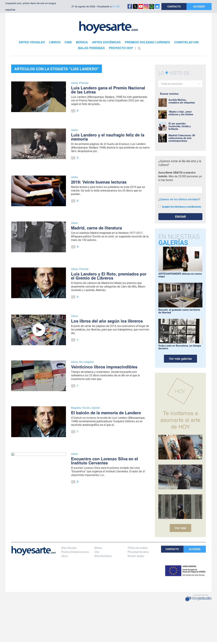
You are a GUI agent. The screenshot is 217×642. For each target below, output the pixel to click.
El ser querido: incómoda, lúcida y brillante (180, 126)
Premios (83, 82)
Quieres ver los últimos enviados (179, 199)
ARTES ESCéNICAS (106, 42)
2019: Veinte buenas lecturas (98, 182)
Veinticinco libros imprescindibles (104, 367)
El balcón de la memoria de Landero (106, 412)
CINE (68, 42)
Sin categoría (86, 361)
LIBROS (55, 42)
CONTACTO (174, 6)
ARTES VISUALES (32, 42)
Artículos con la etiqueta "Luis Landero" (56, 68)
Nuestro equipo (136, 556)
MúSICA (82, 42)
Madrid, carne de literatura (96, 228)
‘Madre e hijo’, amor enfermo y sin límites (181, 113)
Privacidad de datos (138, 551)
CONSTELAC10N (186, 42)
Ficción (86, 407)
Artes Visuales (68, 547)
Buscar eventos (169, 93)
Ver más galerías (180, 358)
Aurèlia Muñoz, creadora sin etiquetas (182, 101)
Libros (74, 82)
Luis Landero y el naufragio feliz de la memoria (107, 137)
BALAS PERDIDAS (91, 48)
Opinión (96, 407)
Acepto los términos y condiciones (181, 206)
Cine (96, 551)
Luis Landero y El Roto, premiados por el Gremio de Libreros (108, 276)
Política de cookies (138, 547)
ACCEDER (199, 6)
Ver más (180, 528)
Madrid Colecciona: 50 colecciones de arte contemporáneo (182, 138)
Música (98, 547)
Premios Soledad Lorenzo (75, 551)
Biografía (76, 407)
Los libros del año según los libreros (107, 321)
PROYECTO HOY (121, 48)
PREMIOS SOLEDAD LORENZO (147, 42)
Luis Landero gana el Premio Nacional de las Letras (108, 90)
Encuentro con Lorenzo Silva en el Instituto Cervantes (104, 461)
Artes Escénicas (103, 556)
